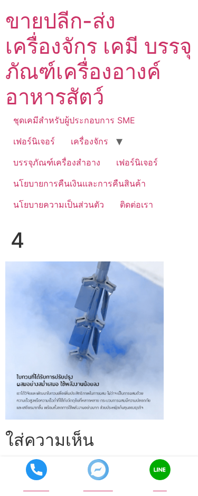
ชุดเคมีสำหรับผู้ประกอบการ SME (74, 120)
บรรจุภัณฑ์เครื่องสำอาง (56, 162)
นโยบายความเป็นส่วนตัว (58, 204)
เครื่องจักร (89, 141)
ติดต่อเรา (136, 204)
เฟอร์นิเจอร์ (34, 141)
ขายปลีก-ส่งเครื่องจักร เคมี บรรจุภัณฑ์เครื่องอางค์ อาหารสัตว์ (98, 59)
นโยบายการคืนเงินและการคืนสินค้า (79, 183)
